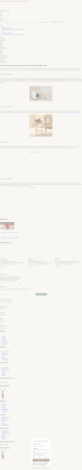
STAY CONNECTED (41, 460)
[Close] (50, 439)
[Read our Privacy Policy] (48, 464)
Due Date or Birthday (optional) (38, 454)
